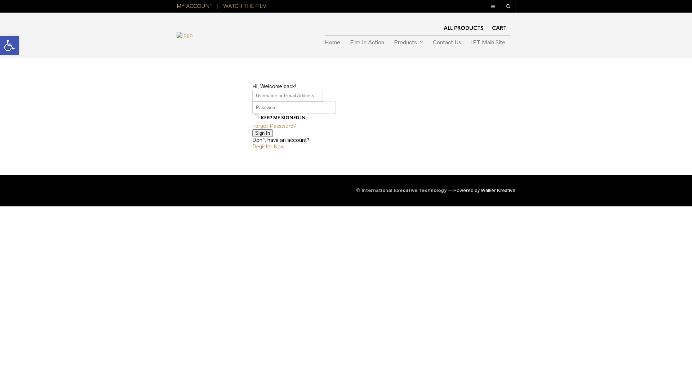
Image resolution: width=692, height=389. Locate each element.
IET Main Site (488, 42)
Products (405, 42)
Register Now (268, 146)
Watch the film (245, 6)
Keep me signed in (283, 118)
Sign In (262, 133)
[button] (9, 45)
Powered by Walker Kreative (484, 190)
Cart (499, 28)
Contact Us (447, 42)
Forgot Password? (274, 126)
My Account (195, 6)
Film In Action (367, 42)
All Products (463, 28)
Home (332, 42)
